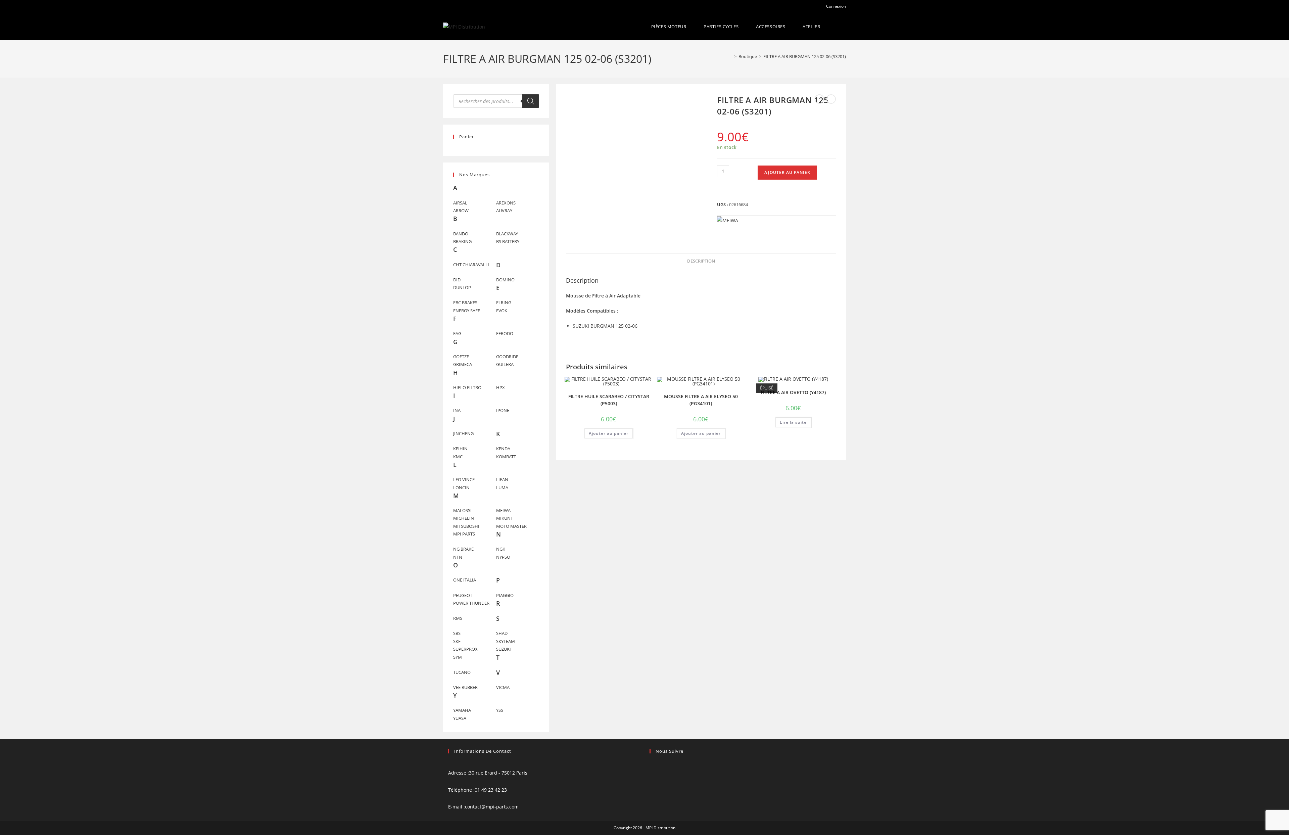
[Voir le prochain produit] (831, 99)
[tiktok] (651, 781)
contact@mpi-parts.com (492, 806)
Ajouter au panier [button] (608, 433)
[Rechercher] (530, 101)
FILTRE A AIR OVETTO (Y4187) (793, 392)
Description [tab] (701, 261)
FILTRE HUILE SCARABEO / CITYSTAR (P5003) (608, 400)
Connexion (835, 6)
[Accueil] (730, 56)
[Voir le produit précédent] (819, 99)
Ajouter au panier (787, 172)
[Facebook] (651, 764)
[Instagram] (651, 773)
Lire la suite (793, 422)
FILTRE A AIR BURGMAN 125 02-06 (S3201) (804, 56)
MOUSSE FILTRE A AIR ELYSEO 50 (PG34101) (701, 400)
